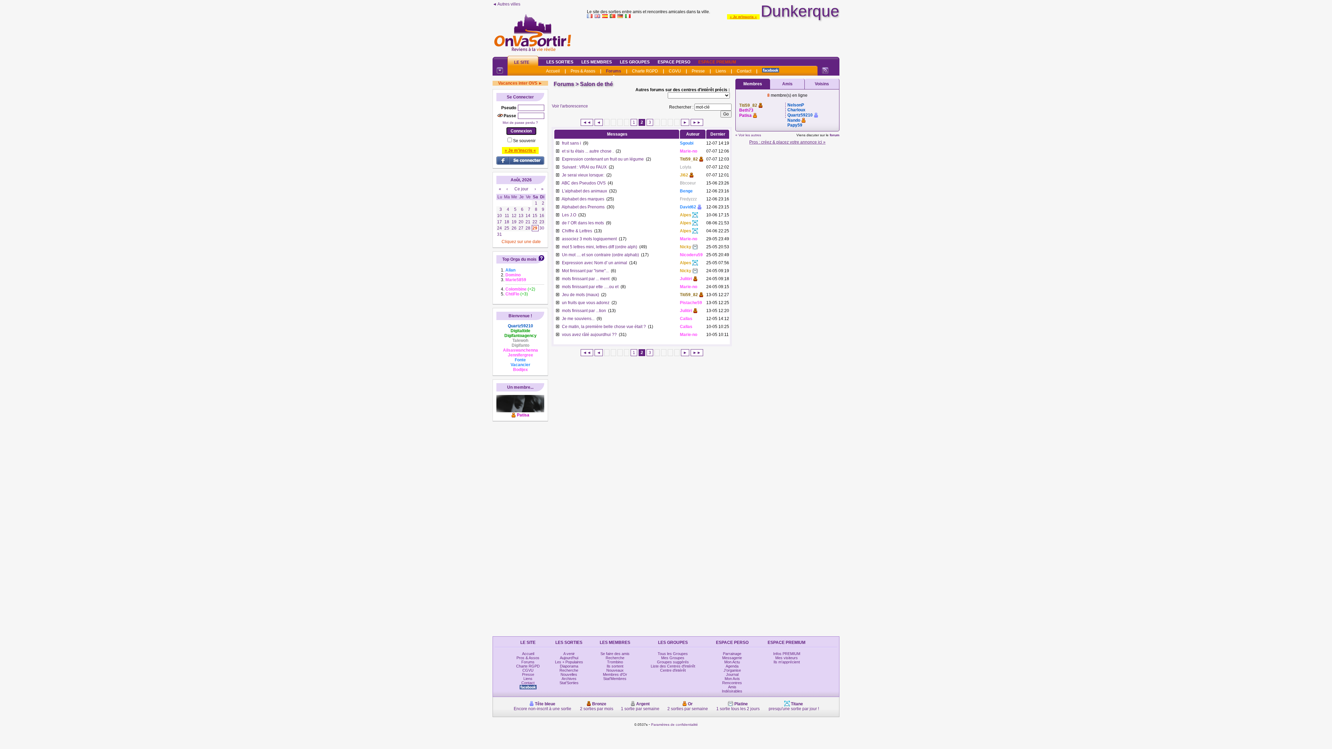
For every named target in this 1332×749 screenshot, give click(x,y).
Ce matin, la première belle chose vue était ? (604, 326)
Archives (569, 679)
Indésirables (732, 691)
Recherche (569, 670)
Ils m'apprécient (787, 662)
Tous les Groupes (673, 654)
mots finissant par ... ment (585, 278)
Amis (787, 83)
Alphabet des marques (583, 199)
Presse (698, 71)
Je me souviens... (578, 318)
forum (834, 135)
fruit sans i (571, 143)
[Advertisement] (713, 36)
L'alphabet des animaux (584, 191)
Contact (744, 71)
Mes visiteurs (786, 658)
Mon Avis (732, 679)
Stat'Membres (614, 679)
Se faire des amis (615, 654)
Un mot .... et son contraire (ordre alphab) (600, 254)
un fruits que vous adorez (585, 302)
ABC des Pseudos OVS (584, 183)
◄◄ (587, 122)
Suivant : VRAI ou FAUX (584, 167)
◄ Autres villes (506, 4)
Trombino (615, 662)
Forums (613, 71)
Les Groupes (635, 62)
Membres (752, 83)
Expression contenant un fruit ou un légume (603, 159)
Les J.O (569, 215)
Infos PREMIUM (786, 654)
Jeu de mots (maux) (580, 294)
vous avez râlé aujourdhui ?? (589, 334)
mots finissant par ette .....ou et (590, 286)
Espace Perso (674, 62)
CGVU (675, 71)
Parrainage (732, 654)
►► (697, 122)
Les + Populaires (569, 662)
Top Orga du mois (519, 259)
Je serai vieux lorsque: (583, 175)
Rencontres (732, 683)
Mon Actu (732, 662)
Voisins (822, 83)
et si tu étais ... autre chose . (588, 151)
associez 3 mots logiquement (589, 238)
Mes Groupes (672, 658)
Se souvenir (524, 140)
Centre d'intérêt (673, 670)
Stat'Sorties (569, 683)
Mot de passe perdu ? (520, 122)
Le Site (521, 62)
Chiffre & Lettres (577, 231)
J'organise (732, 670)
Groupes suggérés (673, 662)
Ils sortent (615, 666)
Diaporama (569, 666)
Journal (732, 674)
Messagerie (732, 658)
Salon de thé (596, 84)
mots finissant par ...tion (584, 310)
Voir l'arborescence (570, 106)
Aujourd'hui (569, 658)
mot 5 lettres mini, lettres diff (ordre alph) (599, 246)
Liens (721, 71)
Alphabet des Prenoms (583, 207)
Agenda (732, 666)
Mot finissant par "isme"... (585, 270)
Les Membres (596, 62)
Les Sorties (559, 62)
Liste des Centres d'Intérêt (673, 666)
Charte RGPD (645, 71)
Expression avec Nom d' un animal (594, 262)
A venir (569, 654)
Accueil (553, 71)
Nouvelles (569, 674)
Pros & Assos (583, 71)
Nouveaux (615, 670)
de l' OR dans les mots (583, 223)
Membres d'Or (615, 674)
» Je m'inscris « (743, 17)
